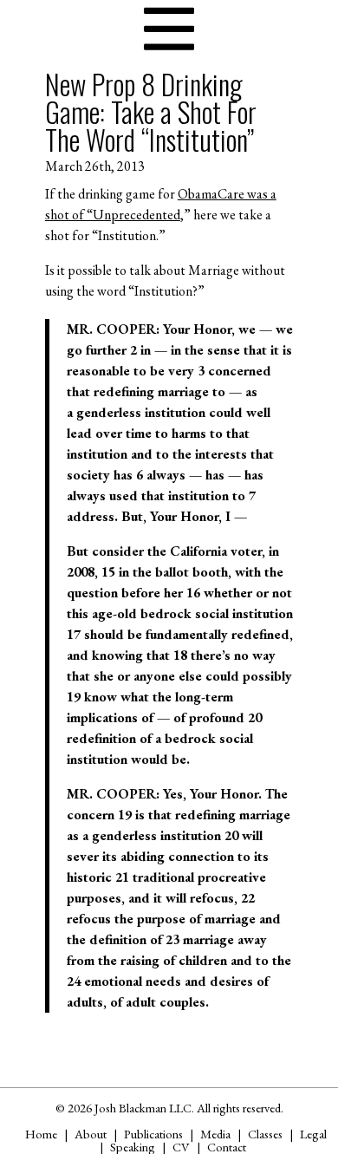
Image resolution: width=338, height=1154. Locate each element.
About (91, 1133)
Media (215, 1133)
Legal (313, 1133)
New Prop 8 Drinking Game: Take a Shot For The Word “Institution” (151, 111)
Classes (265, 1133)
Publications (153, 1133)
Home (41, 1133)
